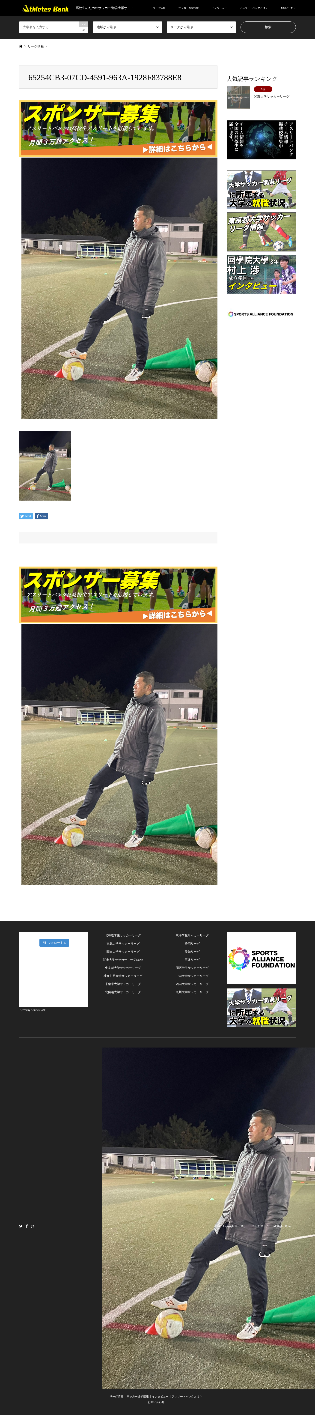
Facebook (26, 1225)
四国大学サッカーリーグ (192, 984)
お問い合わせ (288, 7)
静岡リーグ (192, 943)
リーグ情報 (159, 7)
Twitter (20, 1225)
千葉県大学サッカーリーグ (123, 984)
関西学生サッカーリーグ (192, 968)
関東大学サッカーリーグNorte (123, 959)
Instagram (32, 1225)
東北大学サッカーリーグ (123, 943)
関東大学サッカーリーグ (123, 951)
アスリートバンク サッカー (255, 1226)
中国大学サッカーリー (191, 976)
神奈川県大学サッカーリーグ (123, 976)
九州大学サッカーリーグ (192, 992)
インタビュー (219, 7)
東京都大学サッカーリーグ (123, 968)
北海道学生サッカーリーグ (123, 935)
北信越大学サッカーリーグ (123, 992)
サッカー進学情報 (188, 7)
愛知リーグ (192, 951)
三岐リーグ (192, 959)
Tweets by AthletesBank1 (33, 1010)
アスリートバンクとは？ (254, 7)
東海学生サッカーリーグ (192, 935)
